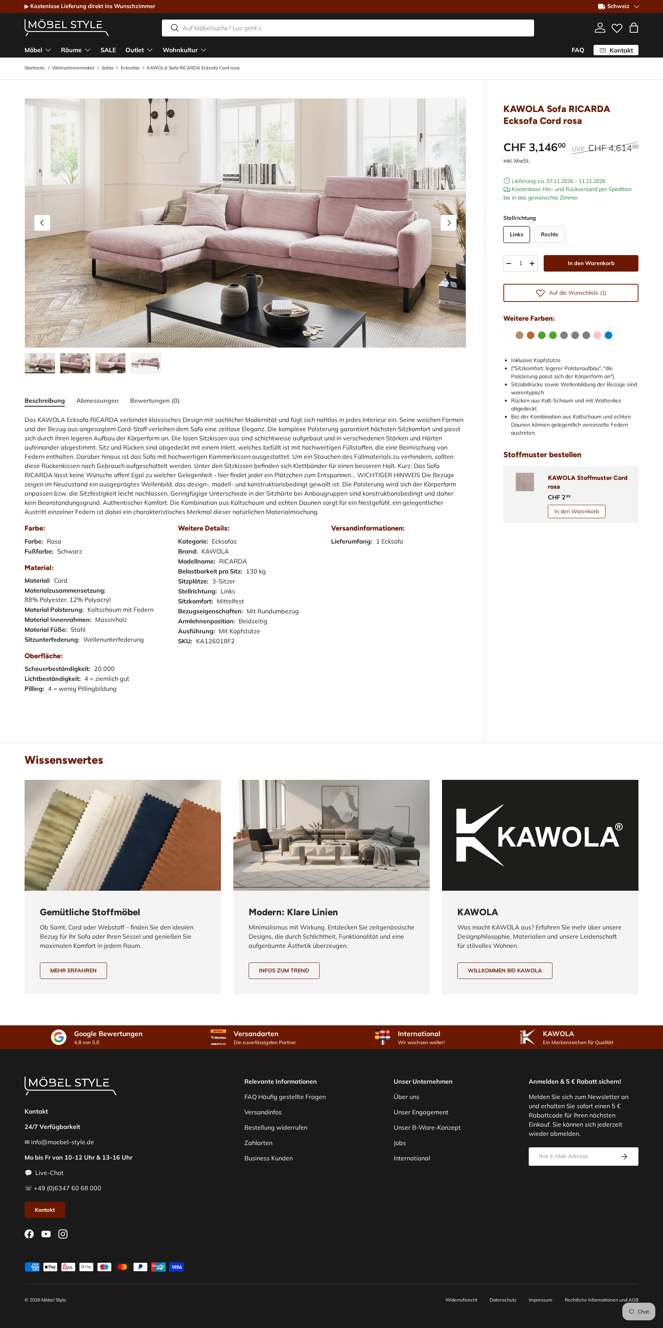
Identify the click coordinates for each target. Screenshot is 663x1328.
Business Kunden (268, 1158)
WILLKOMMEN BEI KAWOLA (505, 970)
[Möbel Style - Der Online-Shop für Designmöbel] (67, 27)
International (412, 1158)
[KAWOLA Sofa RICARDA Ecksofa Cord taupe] (519, 335)
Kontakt (45, 1209)
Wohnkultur (180, 49)
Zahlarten (258, 1143)
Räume (71, 49)
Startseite (35, 68)
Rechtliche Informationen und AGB (601, 1300)
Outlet (134, 49)
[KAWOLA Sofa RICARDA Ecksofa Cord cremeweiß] (508, 335)
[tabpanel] (245, 561)
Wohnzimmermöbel (73, 68)
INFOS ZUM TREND (284, 970)
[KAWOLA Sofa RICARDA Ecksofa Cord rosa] (597, 335)
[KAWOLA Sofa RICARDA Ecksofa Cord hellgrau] (575, 335)
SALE (108, 49)
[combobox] (348, 27)
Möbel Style (53, 1300)
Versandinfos (263, 1112)
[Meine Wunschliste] (617, 26)
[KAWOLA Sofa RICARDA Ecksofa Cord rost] (531, 335)
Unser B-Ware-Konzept (427, 1127)
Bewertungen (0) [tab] (155, 400)
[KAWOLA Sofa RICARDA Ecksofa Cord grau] (564, 335)
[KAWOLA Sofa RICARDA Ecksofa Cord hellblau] (609, 335)
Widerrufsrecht (461, 1300)
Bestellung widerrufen (275, 1127)
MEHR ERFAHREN (73, 970)
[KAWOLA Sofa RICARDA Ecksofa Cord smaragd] (553, 335)
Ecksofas (130, 68)
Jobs (400, 1143)
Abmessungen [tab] (97, 400)
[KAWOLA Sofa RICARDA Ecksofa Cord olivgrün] (542, 335)
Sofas (108, 68)
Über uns (406, 1097)
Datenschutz (503, 1300)
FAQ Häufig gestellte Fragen (285, 1097)
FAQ (578, 50)
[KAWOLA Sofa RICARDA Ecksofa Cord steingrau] (586, 335)
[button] (633, 27)
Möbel (33, 49)
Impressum (540, 1300)
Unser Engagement (421, 1112)
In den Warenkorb (591, 263)
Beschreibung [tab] (45, 400)
